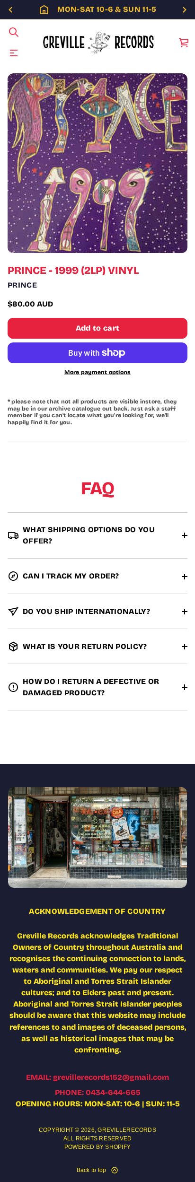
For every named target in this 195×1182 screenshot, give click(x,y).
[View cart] (184, 42)
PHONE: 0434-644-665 (98, 1092)
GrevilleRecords (127, 1130)
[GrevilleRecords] (99, 42)
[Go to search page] (13, 32)
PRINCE (22, 284)
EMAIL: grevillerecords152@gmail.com (97, 1077)
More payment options (97, 372)
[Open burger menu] (13, 53)
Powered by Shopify (97, 1147)
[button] (13, 32)
